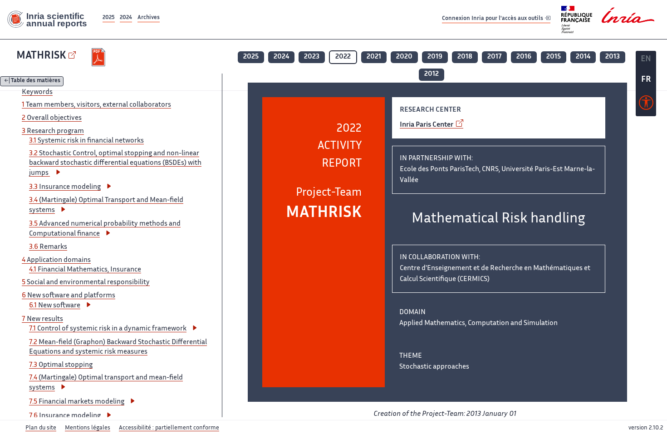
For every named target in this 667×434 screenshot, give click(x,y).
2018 (464, 57)
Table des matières (35, 81)
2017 (494, 57)
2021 (374, 57)
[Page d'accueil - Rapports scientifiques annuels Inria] (50, 19)
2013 (612, 57)
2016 (523, 57)
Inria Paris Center (427, 125)
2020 (404, 57)
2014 (583, 57)
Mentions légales (87, 428)
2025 (109, 17)
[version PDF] (100, 57)
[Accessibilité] (646, 105)
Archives (148, 17)
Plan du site (40, 428)
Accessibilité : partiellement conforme (169, 428)
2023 (311, 57)
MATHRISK (41, 56)
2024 (126, 17)
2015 (553, 57)
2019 (434, 57)
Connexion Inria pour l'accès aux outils (493, 19)
